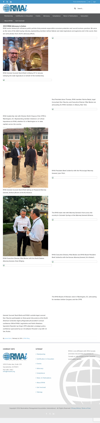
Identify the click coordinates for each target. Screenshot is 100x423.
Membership (8, 16)
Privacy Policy (75, 408)
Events (38, 16)
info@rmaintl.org (9, 371)
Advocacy (46, 16)
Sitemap (39, 392)
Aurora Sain (8, 338)
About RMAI (8, 21)
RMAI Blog (26, 338)
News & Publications (70, 16)
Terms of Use (86, 408)
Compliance (57, 16)
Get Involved (19, 21)
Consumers (84, 16)
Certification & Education (24, 16)
